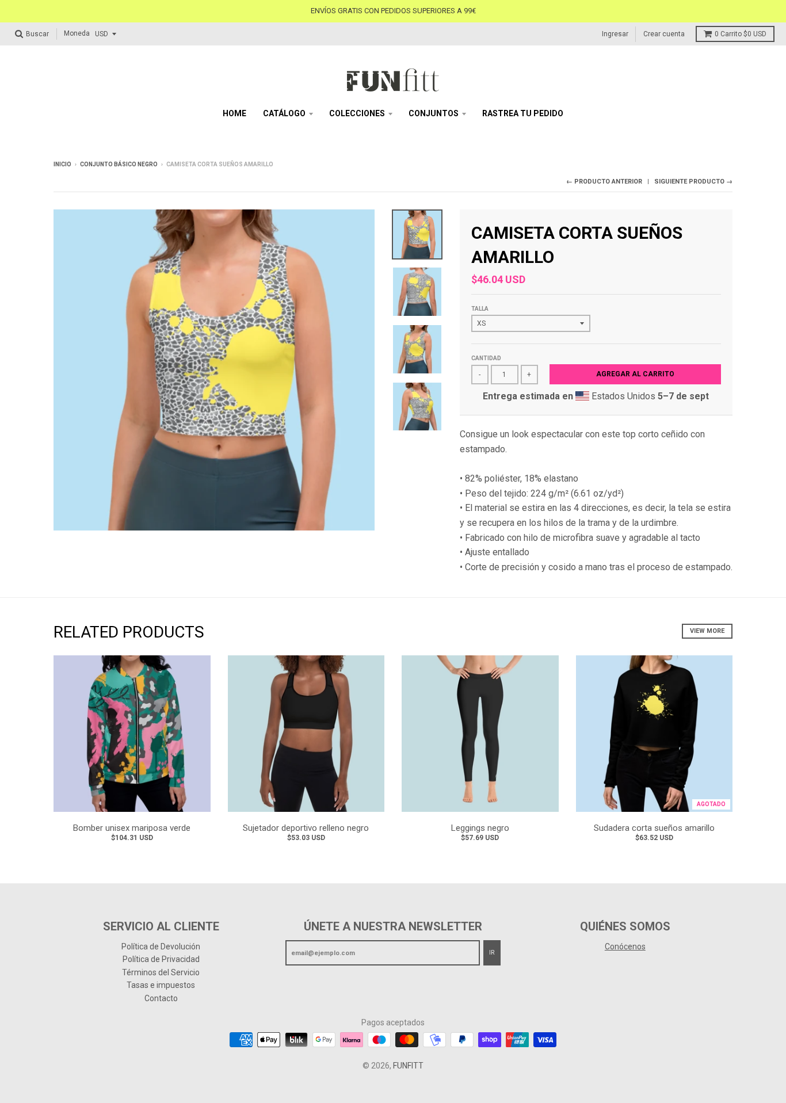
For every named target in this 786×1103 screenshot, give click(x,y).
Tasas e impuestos (161, 985)
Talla (480, 309)
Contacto (161, 998)
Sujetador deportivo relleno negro (306, 828)
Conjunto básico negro (119, 164)
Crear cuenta (664, 33)
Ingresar (615, 33)
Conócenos (625, 946)
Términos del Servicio (161, 972)
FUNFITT (408, 1065)
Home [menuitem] (234, 113)
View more (707, 631)
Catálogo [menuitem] (284, 113)
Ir (492, 952)
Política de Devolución (160, 946)
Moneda (77, 33)
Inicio (62, 164)
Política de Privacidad (161, 959)
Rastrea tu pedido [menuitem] (522, 113)
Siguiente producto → (693, 181)
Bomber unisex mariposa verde (131, 828)
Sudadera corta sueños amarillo (654, 828)
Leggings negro (480, 828)
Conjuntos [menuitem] (434, 113)
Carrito (740, 34)
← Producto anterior (604, 181)
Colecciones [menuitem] (357, 113)
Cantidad (486, 358)
